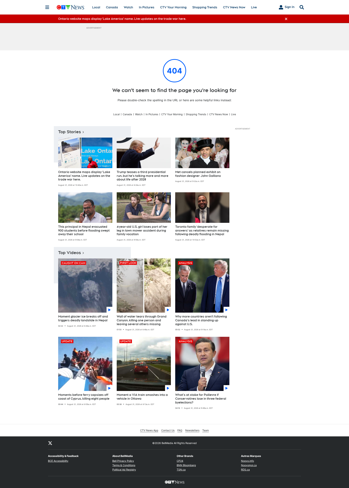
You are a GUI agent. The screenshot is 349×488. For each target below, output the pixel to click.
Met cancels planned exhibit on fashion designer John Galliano (198, 174)
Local (96, 7)
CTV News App (149, 430)
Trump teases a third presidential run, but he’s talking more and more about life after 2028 (142, 175)
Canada (112, 7)
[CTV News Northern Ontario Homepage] (70, 7)
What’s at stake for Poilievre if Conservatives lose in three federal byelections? (200, 398)
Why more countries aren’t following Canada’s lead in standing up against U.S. (201, 320)
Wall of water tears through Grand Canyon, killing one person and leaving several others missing (142, 320)
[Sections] (47, 7)
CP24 (180, 460)
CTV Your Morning (173, 7)
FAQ (179, 430)
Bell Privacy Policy (123, 460)
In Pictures (146, 7)
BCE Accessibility (58, 460)
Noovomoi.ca (249, 465)
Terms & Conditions (123, 465)
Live (254, 7)
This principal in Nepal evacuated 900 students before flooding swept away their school (84, 230)
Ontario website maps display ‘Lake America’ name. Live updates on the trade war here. (84, 175)
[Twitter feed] (50, 443)
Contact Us (167, 430)
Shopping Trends (204, 7)
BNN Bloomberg (186, 465)
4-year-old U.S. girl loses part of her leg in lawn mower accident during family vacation (142, 230)
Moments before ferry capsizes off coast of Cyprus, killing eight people (83, 396)
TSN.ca (181, 469)
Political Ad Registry (124, 469)
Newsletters (192, 430)
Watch (128, 7)
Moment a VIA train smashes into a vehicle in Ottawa (142, 396)
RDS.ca (245, 469)
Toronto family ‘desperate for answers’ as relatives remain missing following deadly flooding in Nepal (202, 230)
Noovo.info (247, 460)
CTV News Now (234, 7)
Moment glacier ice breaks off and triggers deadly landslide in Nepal (83, 318)
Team (205, 430)
